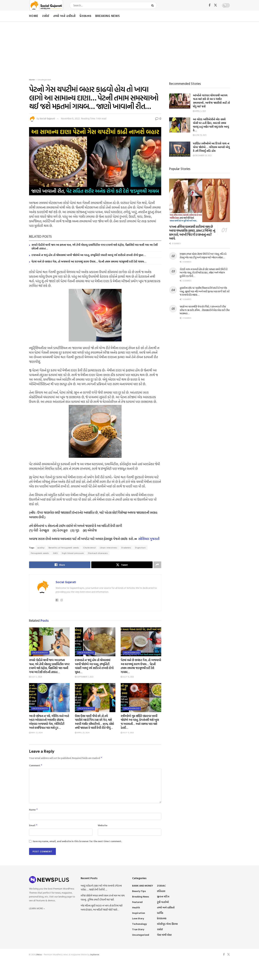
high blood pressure (73, 553)
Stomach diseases (98, 553)
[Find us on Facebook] (209, 5)
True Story (138, 929)
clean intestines (108, 547)
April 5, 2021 (200, 111)
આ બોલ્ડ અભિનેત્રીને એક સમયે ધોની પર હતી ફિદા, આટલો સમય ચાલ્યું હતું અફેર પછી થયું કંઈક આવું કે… (211, 124)
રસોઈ (45, 16)
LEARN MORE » (37, 908)
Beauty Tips (139, 891)
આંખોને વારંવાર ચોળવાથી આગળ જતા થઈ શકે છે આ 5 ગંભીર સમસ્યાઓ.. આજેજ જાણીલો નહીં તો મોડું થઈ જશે (211, 100)
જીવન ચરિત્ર (163, 896)
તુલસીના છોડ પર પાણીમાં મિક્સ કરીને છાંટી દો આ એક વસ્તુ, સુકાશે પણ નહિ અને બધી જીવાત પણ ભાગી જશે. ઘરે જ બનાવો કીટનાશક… (205, 291)
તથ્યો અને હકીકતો (64, 16)
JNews (39, 954)
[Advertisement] (129, 47)
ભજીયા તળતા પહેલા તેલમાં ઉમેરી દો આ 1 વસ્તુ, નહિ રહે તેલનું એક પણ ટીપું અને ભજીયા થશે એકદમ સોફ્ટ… (203, 255)
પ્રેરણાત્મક (85, 16)
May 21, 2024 (36, 732)
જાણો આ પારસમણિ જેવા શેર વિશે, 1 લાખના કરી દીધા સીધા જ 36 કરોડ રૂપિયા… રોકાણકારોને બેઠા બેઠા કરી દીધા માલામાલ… (205, 310)
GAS (55, 553)
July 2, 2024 (36, 676)
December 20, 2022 (203, 155)
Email (33, 825)
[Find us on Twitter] (215, 5)
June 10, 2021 (200, 135)
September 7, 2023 (84, 676)
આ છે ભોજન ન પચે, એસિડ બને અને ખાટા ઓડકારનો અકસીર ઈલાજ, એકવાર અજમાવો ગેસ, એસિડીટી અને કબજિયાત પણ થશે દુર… (49, 722)
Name (33, 809)
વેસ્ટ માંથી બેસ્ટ (164, 935)
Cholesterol (89, 547)
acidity (41, 547)
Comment (35, 765)
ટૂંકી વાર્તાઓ (163, 902)
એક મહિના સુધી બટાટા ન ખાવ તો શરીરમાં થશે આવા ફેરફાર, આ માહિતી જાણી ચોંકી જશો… (101, 907)
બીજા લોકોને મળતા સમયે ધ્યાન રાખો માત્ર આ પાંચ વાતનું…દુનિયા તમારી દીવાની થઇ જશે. (103, 897)
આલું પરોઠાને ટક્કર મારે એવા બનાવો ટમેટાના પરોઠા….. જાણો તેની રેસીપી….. (101, 887)
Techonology (139, 924)
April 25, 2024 (82, 732)
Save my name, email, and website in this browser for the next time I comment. (77, 841)
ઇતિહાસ (161, 891)
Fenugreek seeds (40, 553)
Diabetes (126, 547)
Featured (137, 902)
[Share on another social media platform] (157, 564)
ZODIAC (161, 885)
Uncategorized (44, 79)
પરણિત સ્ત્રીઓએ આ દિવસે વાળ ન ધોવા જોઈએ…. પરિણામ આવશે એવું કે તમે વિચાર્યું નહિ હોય (211, 147)
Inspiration (138, 913)
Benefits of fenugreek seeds (64, 547)
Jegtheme (94, 954)
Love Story (138, 918)
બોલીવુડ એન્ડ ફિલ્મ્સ (167, 924)
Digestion (140, 547)
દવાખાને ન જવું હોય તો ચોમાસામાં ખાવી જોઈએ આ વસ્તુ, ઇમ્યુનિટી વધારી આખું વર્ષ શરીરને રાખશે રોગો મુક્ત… (89, 255)
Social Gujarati (47, 118)
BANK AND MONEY (142, 885)
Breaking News (107, 16)
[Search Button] (153, 5)
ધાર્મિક (160, 913)
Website (102, 825)
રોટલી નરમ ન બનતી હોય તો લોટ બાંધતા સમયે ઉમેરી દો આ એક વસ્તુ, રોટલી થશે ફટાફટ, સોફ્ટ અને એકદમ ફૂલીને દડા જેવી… (203, 272)
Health (136, 907)
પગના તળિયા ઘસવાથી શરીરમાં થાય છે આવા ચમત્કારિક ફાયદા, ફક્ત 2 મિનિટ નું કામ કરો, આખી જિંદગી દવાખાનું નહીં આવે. (192, 232)
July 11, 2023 (128, 732)
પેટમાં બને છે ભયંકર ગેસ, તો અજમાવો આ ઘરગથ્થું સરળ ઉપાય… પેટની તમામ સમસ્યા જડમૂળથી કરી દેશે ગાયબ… (89, 261)
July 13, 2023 (128, 676)
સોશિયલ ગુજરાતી (148, 538)
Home (33, 16)
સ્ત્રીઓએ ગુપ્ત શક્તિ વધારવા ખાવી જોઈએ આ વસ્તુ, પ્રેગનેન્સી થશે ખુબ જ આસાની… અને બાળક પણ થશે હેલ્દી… (140, 722)
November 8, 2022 (70, 118)
